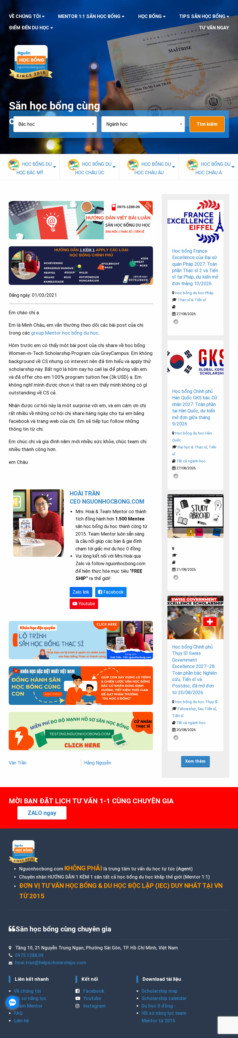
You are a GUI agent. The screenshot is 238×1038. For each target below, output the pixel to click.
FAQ (18, 1013)
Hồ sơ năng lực (30, 998)
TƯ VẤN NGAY (214, 27)
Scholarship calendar (164, 998)
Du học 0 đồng (157, 1006)
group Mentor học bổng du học (64, 333)
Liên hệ (21, 1020)
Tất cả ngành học (190, 461)
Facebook (113, 592)
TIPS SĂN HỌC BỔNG (202, 16)
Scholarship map (160, 991)
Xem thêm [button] (195, 761)
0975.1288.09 (29, 955)
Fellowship (187, 709)
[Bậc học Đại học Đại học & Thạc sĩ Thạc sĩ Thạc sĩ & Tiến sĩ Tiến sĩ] (57, 124)
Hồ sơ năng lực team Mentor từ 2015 (164, 1016)
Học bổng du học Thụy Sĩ (196, 702)
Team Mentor (28, 1006)
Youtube (86, 603)
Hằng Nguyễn (97, 763)
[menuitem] (29, 167)
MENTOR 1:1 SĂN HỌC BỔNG (89, 16)
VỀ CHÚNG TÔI (25, 16)
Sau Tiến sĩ (207, 709)
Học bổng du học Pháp (194, 293)
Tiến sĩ (177, 716)
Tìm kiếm (206, 124)
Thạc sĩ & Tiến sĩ (192, 300)
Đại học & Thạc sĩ (192, 447)
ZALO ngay (42, 812)
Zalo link (81, 592)
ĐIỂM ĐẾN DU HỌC (29, 27)
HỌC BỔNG (150, 16)
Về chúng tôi (27, 991)
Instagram (94, 1006)
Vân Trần (17, 763)
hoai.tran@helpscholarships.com (50, 962)
